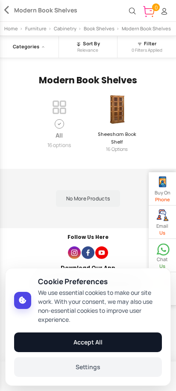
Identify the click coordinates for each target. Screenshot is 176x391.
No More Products (88, 198)
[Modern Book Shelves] (9, 11)
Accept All (88, 342)
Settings (88, 367)
